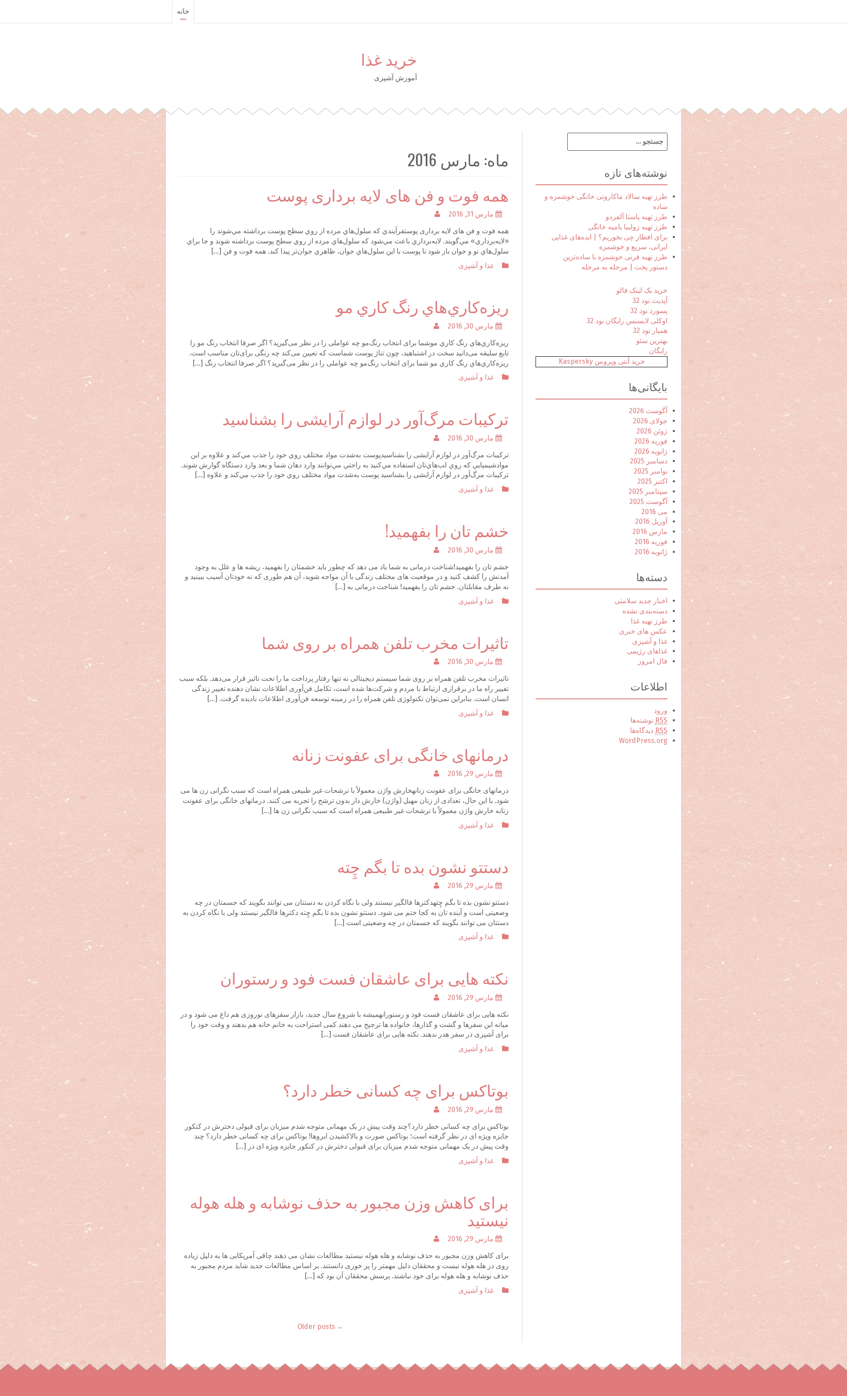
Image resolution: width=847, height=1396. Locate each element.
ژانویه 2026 (650, 451)
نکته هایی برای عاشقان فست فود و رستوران (364, 977)
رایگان (658, 351)
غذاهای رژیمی (647, 651)
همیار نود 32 (650, 330)
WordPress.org (643, 740)
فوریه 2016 (651, 541)
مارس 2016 (650, 531)
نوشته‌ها (648, 720)
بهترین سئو (651, 340)
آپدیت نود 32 (650, 300)
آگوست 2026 (648, 411)
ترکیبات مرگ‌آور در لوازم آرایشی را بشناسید (365, 417)
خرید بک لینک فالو (641, 290)
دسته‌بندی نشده (644, 611)
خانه (183, 11)
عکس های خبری (643, 631)
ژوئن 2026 (652, 431)
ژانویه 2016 (651, 552)
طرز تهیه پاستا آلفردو (636, 217)
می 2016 (654, 512)
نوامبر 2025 (650, 471)
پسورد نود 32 (648, 310)
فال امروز (652, 661)
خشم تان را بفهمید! (447, 529)
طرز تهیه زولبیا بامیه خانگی (627, 227)
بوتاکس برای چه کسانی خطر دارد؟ (396, 1089)
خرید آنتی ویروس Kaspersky (601, 361)
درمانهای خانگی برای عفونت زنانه (400, 753)
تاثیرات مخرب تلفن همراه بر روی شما (385, 641)
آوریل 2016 (651, 521)
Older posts (320, 1326)
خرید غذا (389, 58)
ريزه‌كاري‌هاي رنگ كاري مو (422, 305)
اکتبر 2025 (652, 481)
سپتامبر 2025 (648, 491)
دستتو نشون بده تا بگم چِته (423, 865)
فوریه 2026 (650, 441)
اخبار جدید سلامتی (641, 601)
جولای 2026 (650, 421)
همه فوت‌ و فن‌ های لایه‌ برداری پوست (387, 194)
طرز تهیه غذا (649, 621)
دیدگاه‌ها (648, 730)
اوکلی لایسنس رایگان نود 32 (627, 321)
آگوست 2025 (648, 501)
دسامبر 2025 (648, 461)
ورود (660, 710)
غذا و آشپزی (476, 265)
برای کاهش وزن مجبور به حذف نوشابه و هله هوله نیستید (349, 1210)
